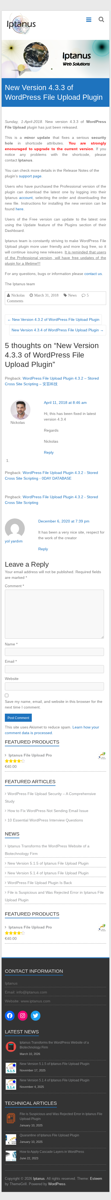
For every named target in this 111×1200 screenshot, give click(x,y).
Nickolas (18, 295)
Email (11, 661)
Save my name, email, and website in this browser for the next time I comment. (53, 704)
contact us (93, 273)
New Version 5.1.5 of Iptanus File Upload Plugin (48, 863)
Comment (14, 586)
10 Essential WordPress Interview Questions (45, 820)
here (19, 209)
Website (12, 678)
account (26, 197)
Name (11, 644)
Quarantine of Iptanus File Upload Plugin (49, 1135)
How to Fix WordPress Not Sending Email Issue (48, 811)
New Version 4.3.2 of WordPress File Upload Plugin (53, 319)
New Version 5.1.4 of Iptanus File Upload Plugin (48, 873)
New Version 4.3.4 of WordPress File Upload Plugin (58, 330)
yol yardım (14, 541)
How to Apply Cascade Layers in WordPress (52, 1152)
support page (30, 176)
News (72, 295)
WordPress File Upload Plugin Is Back (40, 883)
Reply (49, 452)
